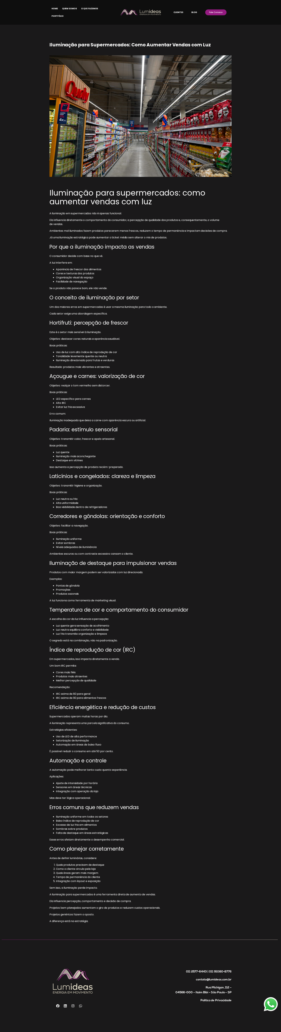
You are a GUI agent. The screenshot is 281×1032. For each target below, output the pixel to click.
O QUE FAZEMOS (89, 8)
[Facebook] (57, 1005)
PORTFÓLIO (58, 16)
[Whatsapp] (80, 1005)
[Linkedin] (65, 1005)
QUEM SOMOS (69, 8)
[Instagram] (73, 1005)
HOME (55, 8)
